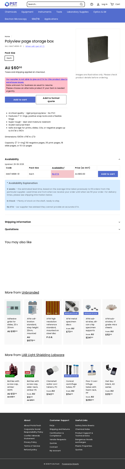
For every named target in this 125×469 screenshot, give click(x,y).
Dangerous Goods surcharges (84, 441)
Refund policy (30, 449)
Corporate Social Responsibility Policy (33, 430)
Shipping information (18, 222)
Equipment (27, 11)
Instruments (44, 11)
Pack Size (10, 52)
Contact (54, 447)
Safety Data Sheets (84, 425)
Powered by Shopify (70, 464)
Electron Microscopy (16, 19)
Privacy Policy (30, 442)
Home (7, 36)
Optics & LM (99, 11)
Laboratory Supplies (78, 11)
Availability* (58, 167)
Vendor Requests (58, 439)
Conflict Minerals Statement (32, 437)
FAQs (52, 425)
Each (9, 58)
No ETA (55, 174)
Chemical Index (82, 429)
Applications (51, 19)
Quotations (12, 229)
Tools (59, 11)
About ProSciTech (32, 425)
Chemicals (11, 11)
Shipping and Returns (60, 429)
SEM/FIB (36, 19)
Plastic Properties (83, 446)
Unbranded (30, 292)
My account (55, 450)
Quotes (53, 443)
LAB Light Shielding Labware (43, 355)
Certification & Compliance (57, 434)
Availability (12, 159)
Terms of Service (32, 446)
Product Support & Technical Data (84, 434)
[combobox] (56, 4)
